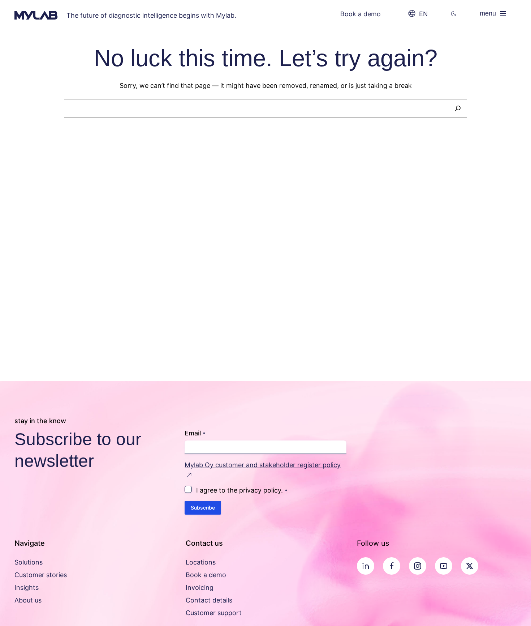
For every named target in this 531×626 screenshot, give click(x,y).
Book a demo (360, 14)
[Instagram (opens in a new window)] (417, 566)
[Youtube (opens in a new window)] (443, 566)
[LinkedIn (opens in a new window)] (365, 566)
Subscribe (203, 507)
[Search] (457, 108)
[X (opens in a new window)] (469, 566)
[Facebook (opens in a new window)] (391, 566)
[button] (454, 14)
